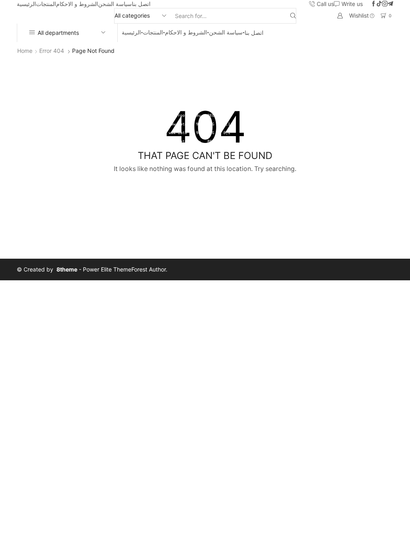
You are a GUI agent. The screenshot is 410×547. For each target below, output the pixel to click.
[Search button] (293, 15)
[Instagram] (385, 4)
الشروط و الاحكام (77, 3)
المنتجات (46, 3)
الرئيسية (26, 3)
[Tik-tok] (379, 4)
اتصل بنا (141, 3)
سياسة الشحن (115, 3)
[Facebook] (373, 4)
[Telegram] (390, 4)
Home (24, 50)
